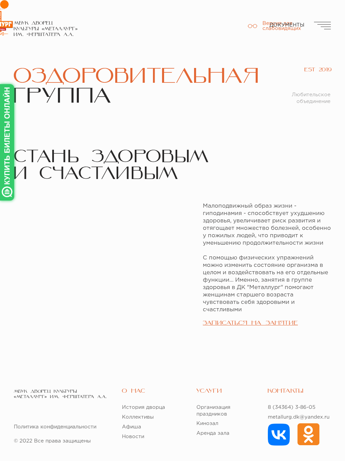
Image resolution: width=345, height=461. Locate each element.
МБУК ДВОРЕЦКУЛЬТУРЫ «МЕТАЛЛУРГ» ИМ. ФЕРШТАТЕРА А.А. (45, 29)
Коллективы (138, 417)
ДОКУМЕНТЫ (287, 25)
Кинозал (207, 423)
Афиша (131, 427)
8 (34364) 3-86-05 (291, 407)
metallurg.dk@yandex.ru (299, 417)
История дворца (143, 407)
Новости (133, 436)
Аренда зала (212, 433)
